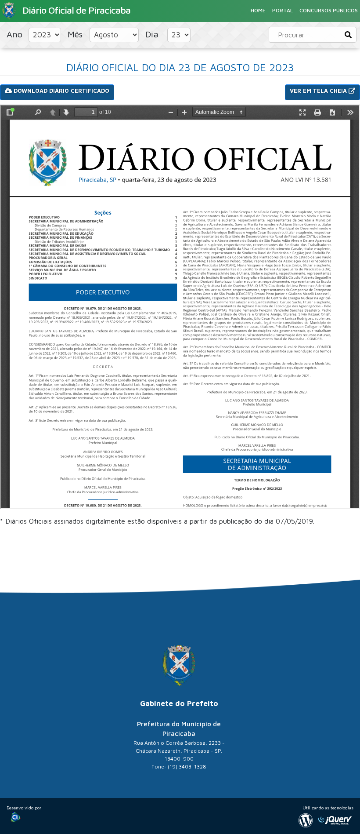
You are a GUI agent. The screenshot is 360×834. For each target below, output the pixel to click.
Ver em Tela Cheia (319, 90)
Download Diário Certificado (60, 90)
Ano (16, 34)
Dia (153, 34)
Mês (76, 34)
